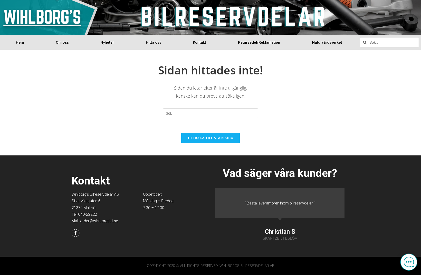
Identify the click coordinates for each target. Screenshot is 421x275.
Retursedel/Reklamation (259, 42)
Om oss (62, 42)
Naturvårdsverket (327, 42)
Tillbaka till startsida (211, 138)
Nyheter (107, 42)
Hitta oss (153, 42)
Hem (20, 42)
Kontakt (199, 42)
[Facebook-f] (75, 233)
